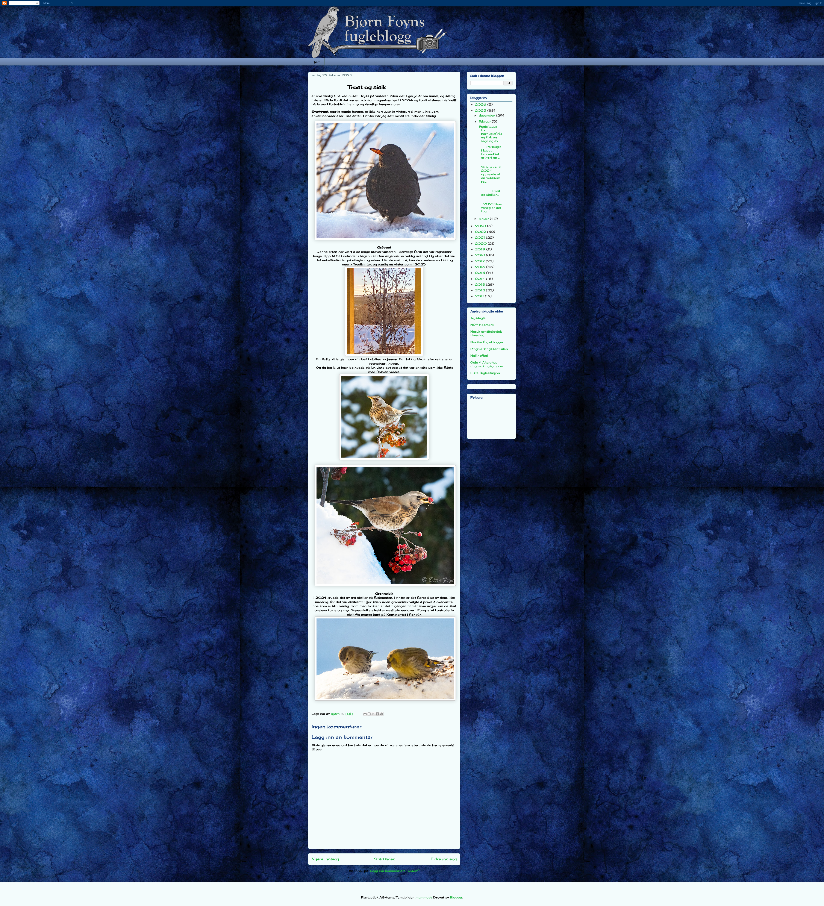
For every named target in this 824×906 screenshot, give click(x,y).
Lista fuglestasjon (485, 373)
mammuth (423, 897)
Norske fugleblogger (486, 342)
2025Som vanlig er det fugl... (490, 205)
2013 (480, 284)
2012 (480, 290)
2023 (481, 226)
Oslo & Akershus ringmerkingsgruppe (486, 364)
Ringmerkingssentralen (489, 349)
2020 (481, 243)
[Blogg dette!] (369, 714)
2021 (480, 237)
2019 (480, 249)
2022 (481, 231)
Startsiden (384, 859)
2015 (480, 272)
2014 (480, 278)
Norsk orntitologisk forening (486, 333)
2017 (480, 261)
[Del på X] (373, 714)
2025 (481, 110)
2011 (480, 296)
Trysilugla (478, 318)
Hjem (316, 62)
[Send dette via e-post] (365, 714)
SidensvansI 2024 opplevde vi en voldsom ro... (489, 172)
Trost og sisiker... (490, 190)
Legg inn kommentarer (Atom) (395, 871)
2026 (481, 104)
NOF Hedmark (482, 324)
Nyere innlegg (325, 859)
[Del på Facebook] (377, 714)
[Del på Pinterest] (381, 714)
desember (487, 115)
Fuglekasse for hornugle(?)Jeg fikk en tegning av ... (490, 134)
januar (484, 218)
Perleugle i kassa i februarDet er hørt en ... (489, 152)
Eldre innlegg (444, 859)
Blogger (456, 897)
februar (485, 121)
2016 (480, 267)
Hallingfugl (479, 355)
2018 (480, 255)
